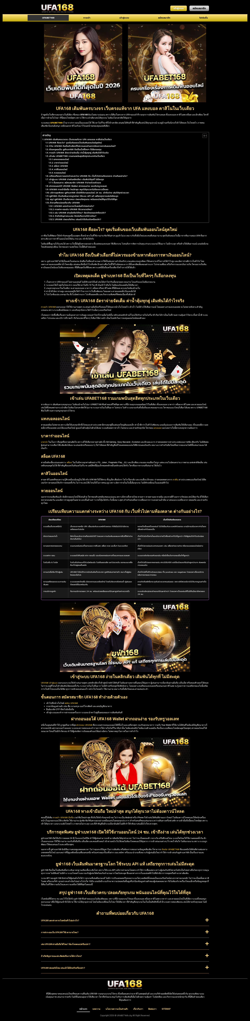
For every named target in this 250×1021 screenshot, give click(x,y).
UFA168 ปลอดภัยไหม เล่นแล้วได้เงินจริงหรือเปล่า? (78, 219)
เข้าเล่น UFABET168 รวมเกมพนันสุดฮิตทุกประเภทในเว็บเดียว (77, 156)
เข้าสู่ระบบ (124, 17)
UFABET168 (48, 17)
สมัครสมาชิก (164, 17)
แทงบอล (157, 428)
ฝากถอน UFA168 (84, 725)
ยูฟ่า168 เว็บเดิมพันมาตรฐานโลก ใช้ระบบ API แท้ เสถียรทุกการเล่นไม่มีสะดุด (83, 196)
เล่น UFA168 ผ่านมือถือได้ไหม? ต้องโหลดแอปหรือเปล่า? (80, 212)
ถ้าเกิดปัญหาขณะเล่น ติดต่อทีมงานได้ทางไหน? (75, 216)
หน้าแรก (83, 1009)
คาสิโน (175, 479)
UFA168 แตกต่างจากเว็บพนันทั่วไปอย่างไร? (74, 206)
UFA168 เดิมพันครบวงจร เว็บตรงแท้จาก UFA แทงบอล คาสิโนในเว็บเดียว (78, 139)
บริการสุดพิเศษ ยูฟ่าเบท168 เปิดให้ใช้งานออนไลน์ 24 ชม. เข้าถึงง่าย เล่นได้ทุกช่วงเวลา (89, 192)
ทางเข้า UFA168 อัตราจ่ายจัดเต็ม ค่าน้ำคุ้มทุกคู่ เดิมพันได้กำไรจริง (79, 152)
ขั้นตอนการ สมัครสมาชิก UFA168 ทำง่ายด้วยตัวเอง (77, 182)
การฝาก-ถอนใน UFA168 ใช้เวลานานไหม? (73, 209)
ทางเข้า (86, 17)
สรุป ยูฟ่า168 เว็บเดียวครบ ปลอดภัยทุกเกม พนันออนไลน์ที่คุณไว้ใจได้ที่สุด (83, 199)
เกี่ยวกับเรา (138, 1009)
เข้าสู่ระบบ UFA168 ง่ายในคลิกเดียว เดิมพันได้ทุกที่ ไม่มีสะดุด (76, 179)
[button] (125, 922)
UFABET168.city (124, 1015)
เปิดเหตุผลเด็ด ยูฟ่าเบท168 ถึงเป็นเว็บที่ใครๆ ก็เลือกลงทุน (75, 149)
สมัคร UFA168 (71, 703)
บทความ (96, 1009)
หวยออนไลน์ (60, 172)
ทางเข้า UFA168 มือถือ (63, 817)
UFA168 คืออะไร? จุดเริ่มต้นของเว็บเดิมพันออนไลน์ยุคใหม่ (75, 142)
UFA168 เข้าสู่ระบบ (49, 682)
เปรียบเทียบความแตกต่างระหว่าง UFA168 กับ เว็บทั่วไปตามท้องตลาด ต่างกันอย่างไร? (88, 176)
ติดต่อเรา (152, 1009)
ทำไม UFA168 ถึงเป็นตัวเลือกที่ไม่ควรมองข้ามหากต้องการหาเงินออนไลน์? (82, 146)
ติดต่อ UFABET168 (170, 849)
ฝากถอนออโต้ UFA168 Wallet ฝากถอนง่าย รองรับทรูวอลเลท (78, 186)
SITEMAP (166, 1009)
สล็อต (69, 462)
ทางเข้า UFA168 (48, 307)
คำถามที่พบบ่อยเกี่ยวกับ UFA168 (65, 202)
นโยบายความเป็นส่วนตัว (117, 1009)
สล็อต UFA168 (61, 166)
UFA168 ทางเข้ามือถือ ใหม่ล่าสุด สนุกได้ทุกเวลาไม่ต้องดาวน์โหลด (78, 189)
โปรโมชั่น (203, 17)
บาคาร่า (44, 442)
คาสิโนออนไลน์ (60, 169)
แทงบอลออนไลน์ (61, 159)
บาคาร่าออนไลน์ (61, 162)
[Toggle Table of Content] (203, 136)
